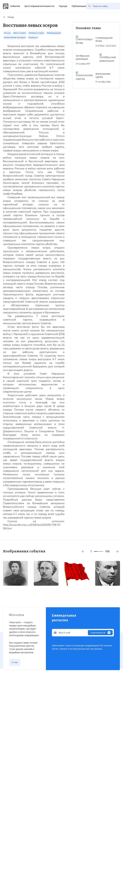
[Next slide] (117, 551)
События (15, 6)
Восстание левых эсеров (53, 566)
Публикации (79, 6)
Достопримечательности (39, 6)
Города (63, 6)
